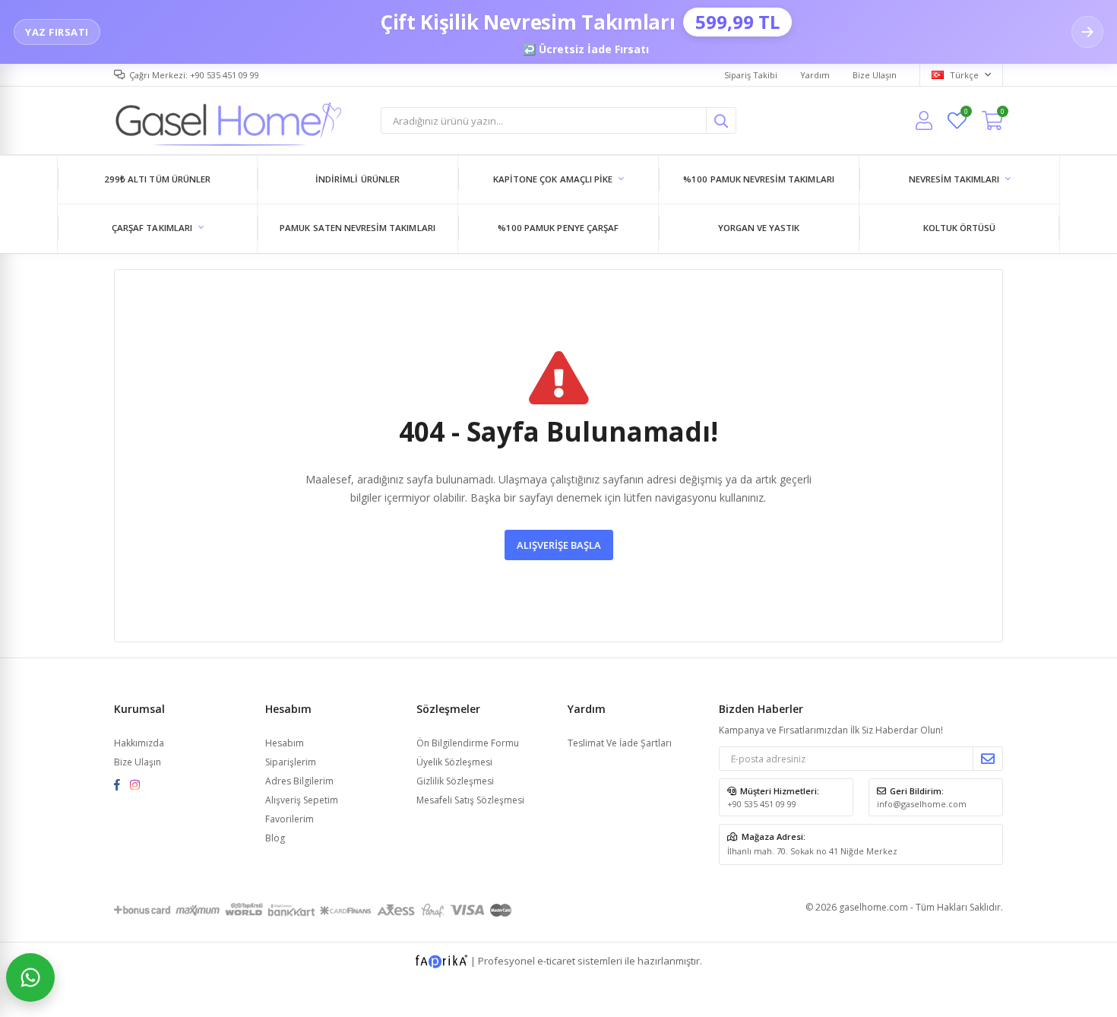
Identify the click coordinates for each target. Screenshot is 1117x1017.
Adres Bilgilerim (299, 781)
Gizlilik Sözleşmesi (455, 781)
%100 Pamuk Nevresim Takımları (758, 179)
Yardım (815, 75)
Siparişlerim (290, 762)
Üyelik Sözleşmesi (454, 762)
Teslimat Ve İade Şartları (620, 743)
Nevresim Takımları (954, 179)
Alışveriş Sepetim (301, 800)
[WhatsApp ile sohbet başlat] (30, 977)
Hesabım (284, 743)
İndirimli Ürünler (357, 179)
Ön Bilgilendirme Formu (467, 743)
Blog (275, 838)
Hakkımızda (139, 743)
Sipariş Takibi (750, 75)
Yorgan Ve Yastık (759, 227)
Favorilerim (965, 113)
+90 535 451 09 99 (761, 803)
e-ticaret (556, 961)
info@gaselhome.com (922, 803)
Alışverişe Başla (559, 545)
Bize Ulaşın (875, 75)
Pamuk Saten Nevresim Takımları (357, 227)
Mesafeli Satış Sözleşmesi (470, 800)
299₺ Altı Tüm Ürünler (157, 179)
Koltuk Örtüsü (959, 227)
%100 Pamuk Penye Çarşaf (558, 227)
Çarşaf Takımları (152, 227)
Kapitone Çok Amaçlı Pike (552, 179)
